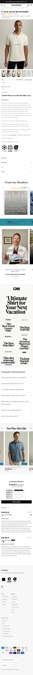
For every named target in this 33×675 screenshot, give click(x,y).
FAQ (4, 623)
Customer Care (5, 618)
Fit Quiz (4, 604)
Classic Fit (5, 599)
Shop (2, 594)
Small (4, 82)
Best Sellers (5, 596)
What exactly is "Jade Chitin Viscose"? (13, 395)
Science (13, 602)
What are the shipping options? (11, 410)
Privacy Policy (6, 633)
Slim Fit (4, 602)
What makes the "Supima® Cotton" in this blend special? (15, 402)
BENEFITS (3, 158)
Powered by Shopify (14, 669)
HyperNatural (7, 669)
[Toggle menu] (2, 5)
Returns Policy (6, 626)
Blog (13, 612)
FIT (2, 167)
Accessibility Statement (8, 636)
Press (13, 609)
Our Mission (14, 596)
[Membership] (27, 5)
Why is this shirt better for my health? (13, 377)
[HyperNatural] (16, 5)
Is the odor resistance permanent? (12, 389)
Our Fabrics (14, 599)
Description (5, 100)
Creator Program (15, 607)
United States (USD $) (8, 660)
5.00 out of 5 (20, 485)
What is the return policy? (9, 416)
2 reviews (15, 13)
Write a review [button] (16, 502)
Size (2, 80)
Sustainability (15, 604)
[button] (8, 469)
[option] (16, 44)
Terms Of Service (6, 631)
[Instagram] (2, 587)
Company (12, 594)
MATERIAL (4, 162)
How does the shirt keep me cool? (12, 384)
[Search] (5, 5)
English (4, 665)
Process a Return (6, 628)
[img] (5, 512)
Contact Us (5, 620)
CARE (2, 171)
